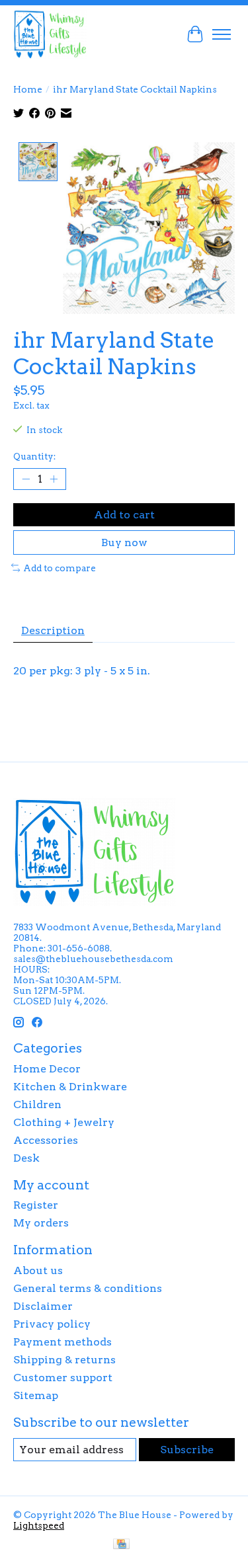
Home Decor (47, 1069)
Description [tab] (53, 630)
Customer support (62, 1377)
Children (37, 1104)
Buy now (124, 542)
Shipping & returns (64, 1359)
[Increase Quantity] (53, 478)
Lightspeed (38, 1525)
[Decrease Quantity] (25, 478)
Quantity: (34, 456)
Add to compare (59, 568)
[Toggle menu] (221, 34)
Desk (26, 1158)
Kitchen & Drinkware (70, 1086)
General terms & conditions (87, 1288)
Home (27, 89)
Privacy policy (52, 1324)
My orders (41, 1223)
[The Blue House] (50, 34)
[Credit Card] (121, 1545)
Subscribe (187, 1449)
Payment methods (62, 1342)
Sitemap (35, 1395)
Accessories (45, 1140)
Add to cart (124, 514)
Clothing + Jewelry (63, 1122)
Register (35, 1205)
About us (38, 1270)
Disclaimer (43, 1306)
